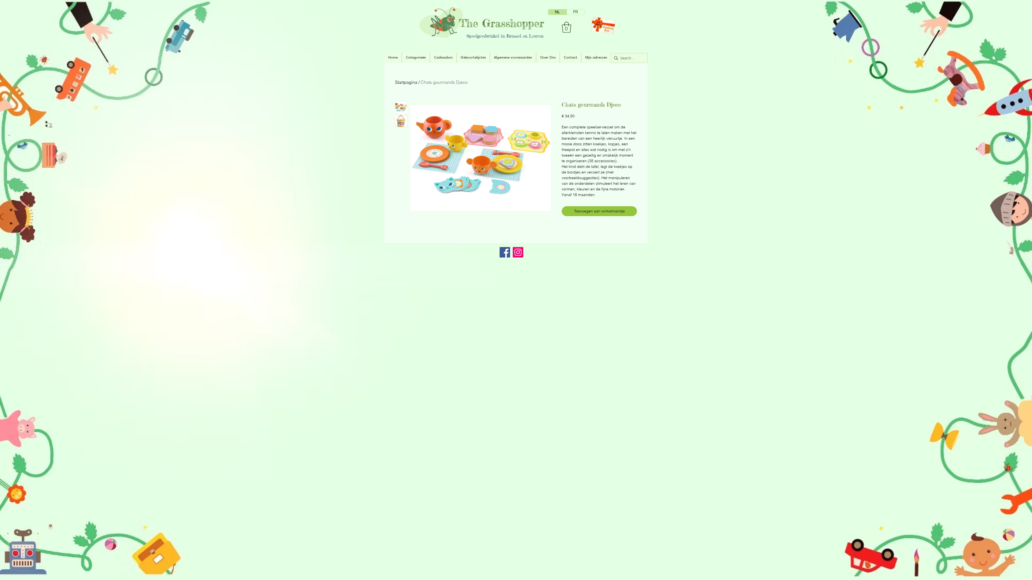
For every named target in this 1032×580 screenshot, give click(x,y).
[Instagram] (518, 252)
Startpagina (406, 82)
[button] (566, 27)
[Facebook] (505, 252)
